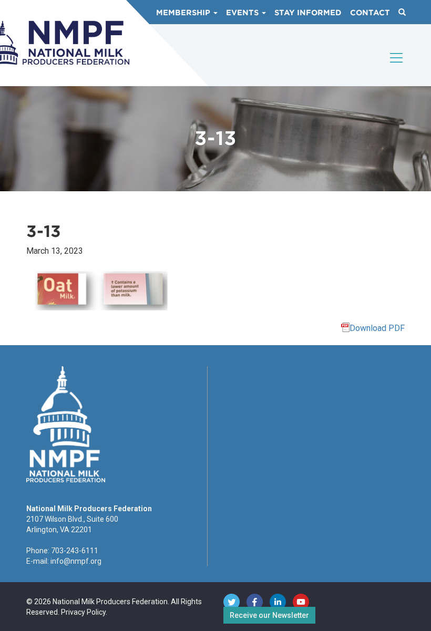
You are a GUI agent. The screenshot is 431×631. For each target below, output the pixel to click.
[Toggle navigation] (397, 66)
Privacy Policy (83, 612)
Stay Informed (308, 12)
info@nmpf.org (75, 561)
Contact (370, 12)
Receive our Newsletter (269, 615)
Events (243, 12)
